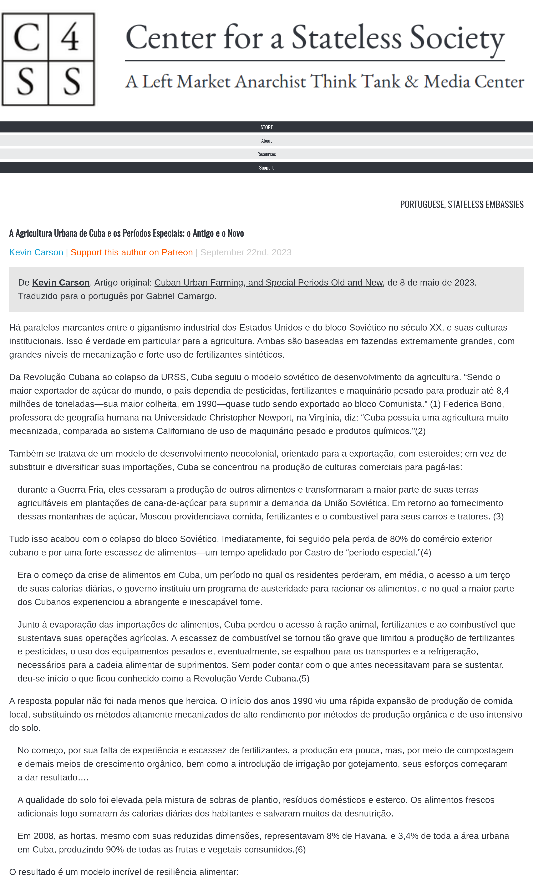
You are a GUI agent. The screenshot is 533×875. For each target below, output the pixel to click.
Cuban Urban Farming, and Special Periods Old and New (268, 282)
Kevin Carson (36, 252)
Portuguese (422, 203)
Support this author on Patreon (132, 252)
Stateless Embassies (486, 203)
